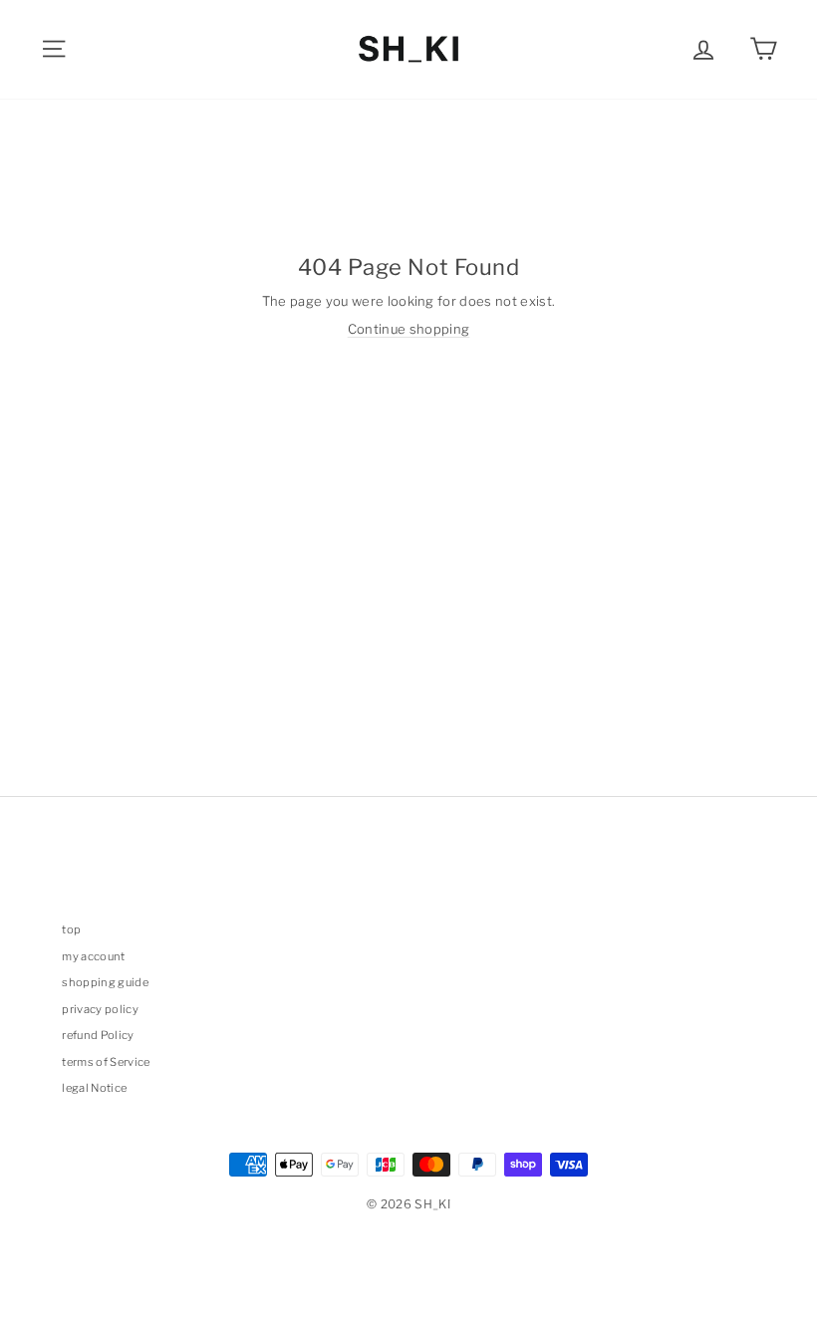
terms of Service (105, 1062)
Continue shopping (409, 329)
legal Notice (94, 1088)
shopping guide (105, 982)
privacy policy (100, 1009)
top (71, 929)
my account (93, 956)
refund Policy (98, 1035)
